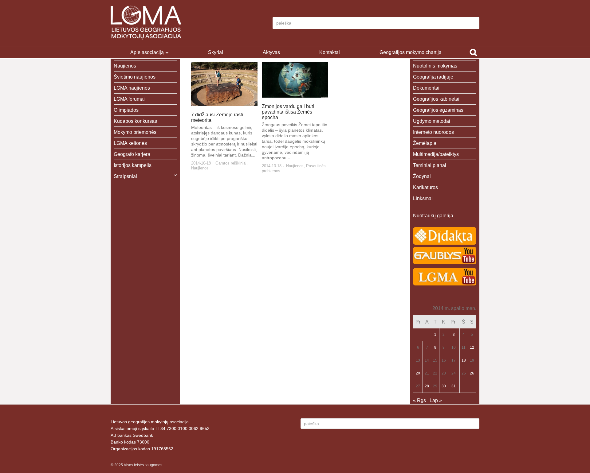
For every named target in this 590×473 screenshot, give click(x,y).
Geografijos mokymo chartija (411, 52)
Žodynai (422, 176)
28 (427, 386)
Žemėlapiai (425, 143)
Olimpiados (126, 110)
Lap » (436, 400)
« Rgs (419, 400)
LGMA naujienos (132, 88)
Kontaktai (329, 52)
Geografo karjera (132, 154)
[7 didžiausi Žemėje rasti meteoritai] (224, 84)
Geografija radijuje (433, 76)
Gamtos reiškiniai (230, 163)
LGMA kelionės (130, 143)
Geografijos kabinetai (436, 99)
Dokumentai (426, 88)
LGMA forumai (129, 99)
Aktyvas (271, 52)
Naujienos (200, 168)
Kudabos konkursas (135, 121)
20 (418, 373)
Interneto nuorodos (433, 132)
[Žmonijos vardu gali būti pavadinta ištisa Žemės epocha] (295, 80)
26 (472, 373)
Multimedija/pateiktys (436, 154)
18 (464, 360)
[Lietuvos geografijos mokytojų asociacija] (146, 23)
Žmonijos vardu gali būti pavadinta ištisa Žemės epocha (288, 112)
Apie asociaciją (147, 52)
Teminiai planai (429, 165)
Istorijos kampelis (132, 165)
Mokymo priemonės (135, 132)
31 (453, 386)
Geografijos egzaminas (438, 110)
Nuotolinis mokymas (435, 65)
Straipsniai (125, 176)
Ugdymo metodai (431, 121)
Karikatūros (425, 187)
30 (444, 386)
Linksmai (423, 198)
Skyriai (215, 52)
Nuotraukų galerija (433, 215)
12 (472, 347)
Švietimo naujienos (134, 76)
